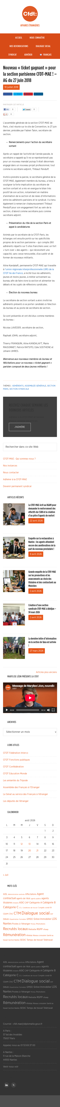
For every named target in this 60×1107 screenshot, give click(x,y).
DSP (51, 914)
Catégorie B (49, 902)
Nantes (7, 923)
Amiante (15, 903)
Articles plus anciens (46, 672)
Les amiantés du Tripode (15, 780)
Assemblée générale (35, 386)
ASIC (21, 902)
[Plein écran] (53, 710)
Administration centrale (16, 894)
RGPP (40, 929)
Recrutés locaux (15, 929)
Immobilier (45, 919)
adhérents (18, 386)
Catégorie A (35, 902)
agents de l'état (23, 899)
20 (29, 850)
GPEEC (30, 919)
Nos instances (10, 466)
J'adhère (20, 427)
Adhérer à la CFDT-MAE (15, 479)
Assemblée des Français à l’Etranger (21, 787)
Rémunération (14, 935)
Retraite (32, 929)
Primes (33, 924)
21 (37, 850)
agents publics (36, 898)
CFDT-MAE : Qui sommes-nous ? (19, 459)
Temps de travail (35, 940)
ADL (5, 894)
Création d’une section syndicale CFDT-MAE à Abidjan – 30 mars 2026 (42, 609)
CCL (20, 908)
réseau (29, 935)
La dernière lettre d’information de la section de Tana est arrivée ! (42, 642)
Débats (6, 919)
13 (29, 844)
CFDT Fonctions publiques (16, 760)
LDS (54, 918)
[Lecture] (6, 710)
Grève (37, 919)
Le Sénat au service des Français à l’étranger (25, 794)
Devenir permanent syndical (17, 486)
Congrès (41, 908)
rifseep (45, 929)
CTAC (11, 914)
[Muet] (48, 710)
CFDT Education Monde (15, 773)
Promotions (40, 924)
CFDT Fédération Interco (15, 753)
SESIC (23, 940)
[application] (30, 697)
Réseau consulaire (39, 935)
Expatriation (14, 919)
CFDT (30, 14)
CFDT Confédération (13, 767)
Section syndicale (19, 389)
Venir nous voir (10, 1067)
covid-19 (48, 908)
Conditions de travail (30, 908)
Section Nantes (14, 940)
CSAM (5, 914)
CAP (27, 903)
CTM (17, 913)
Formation (22, 919)
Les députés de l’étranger (16, 801)
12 (22, 844)
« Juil (5, 875)
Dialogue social (36, 913)
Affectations (30, 894)
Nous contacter (11, 472)
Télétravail (48, 940)
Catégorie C (10, 907)
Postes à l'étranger (21, 924)
